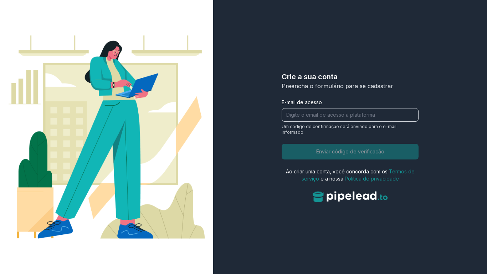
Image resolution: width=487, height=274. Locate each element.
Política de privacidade (372, 179)
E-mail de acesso (302, 102)
